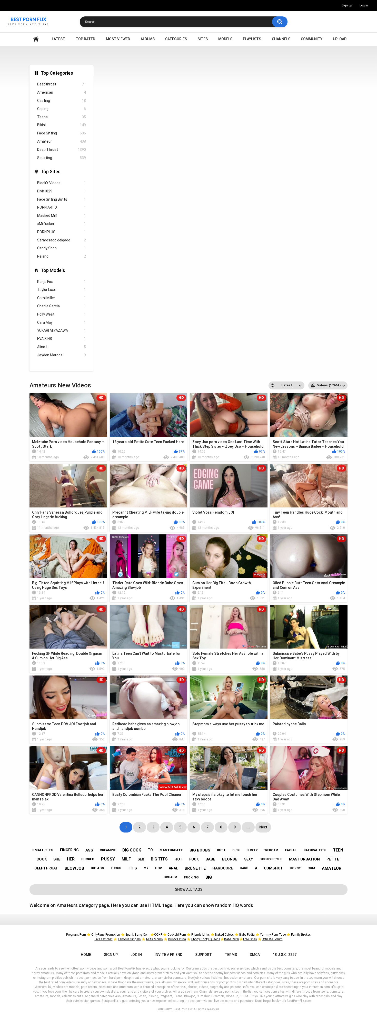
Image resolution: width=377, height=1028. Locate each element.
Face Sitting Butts (61, 199)
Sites (202, 39)
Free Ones (250, 939)
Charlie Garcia (61, 306)
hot (178, 859)
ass (89, 850)
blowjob (74, 868)
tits (132, 868)
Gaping (61, 109)
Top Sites (51, 171)
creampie (108, 850)
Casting (61, 101)
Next (263, 827)
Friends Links (200, 934)
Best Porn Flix (183, 1009)
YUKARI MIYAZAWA (61, 330)
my (146, 868)
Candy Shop (61, 248)
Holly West (61, 314)
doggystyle (271, 859)
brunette (195, 868)
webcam (271, 850)
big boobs (200, 850)
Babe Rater (231, 939)
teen (338, 850)
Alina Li (61, 347)
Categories (176, 39)
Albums (148, 39)
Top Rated (85, 39)
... (248, 827)
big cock (131, 850)
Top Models (53, 270)
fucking (191, 877)
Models (225, 39)
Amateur (61, 141)
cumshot (273, 868)
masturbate (171, 850)
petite (332, 859)
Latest (58, 39)
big (208, 877)
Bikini (61, 125)
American (61, 92)
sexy (248, 859)
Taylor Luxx (61, 290)
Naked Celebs (224, 934)
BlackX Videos (61, 183)
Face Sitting (61, 133)
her (71, 859)
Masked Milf (61, 215)
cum (311, 868)
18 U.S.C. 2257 (284, 955)
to (150, 850)
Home (35, 39)
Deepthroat (61, 84)
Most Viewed (118, 39)
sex (140, 859)
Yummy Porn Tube (273, 934)
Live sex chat (104, 939)
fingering (69, 850)
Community (311, 39)
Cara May (61, 322)
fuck (194, 859)
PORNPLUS (61, 232)
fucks (116, 868)
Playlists (252, 39)
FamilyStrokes (301, 934)
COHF (158, 934)
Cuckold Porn (177, 934)
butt (221, 850)
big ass (97, 868)
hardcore (222, 868)
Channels (281, 39)
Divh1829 (61, 191)
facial (291, 850)
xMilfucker (61, 224)
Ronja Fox (61, 282)
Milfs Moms (154, 939)
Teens (61, 117)
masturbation (304, 859)
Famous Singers (129, 939)
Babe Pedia (247, 934)
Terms (231, 955)
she (56, 859)
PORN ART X (61, 207)
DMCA (255, 955)
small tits (42, 850)
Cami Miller (61, 298)
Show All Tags (188, 889)
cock (41, 859)
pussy (108, 859)
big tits (159, 859)
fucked (87, 859)
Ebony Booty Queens (205, 939)
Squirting (61, 158)
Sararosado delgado (61, 240)
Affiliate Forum (272, 939)
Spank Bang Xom (137, 934)
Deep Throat (61, 150)
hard (244, 868)
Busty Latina (177, 939)
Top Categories (57, 73)
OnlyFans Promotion (105, 934)
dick (236, 850)
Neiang (61, 256)
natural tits (314, 850)
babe (210, 859)
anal (173, 868)
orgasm (170, 877)
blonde (229, 859)
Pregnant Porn (76, 934)
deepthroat (46, 868)
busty (252, 850)
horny (295, 868)
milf (126, 859)
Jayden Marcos (61, 355)
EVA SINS (61, 339)
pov (158, 868)
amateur (331, 868)
